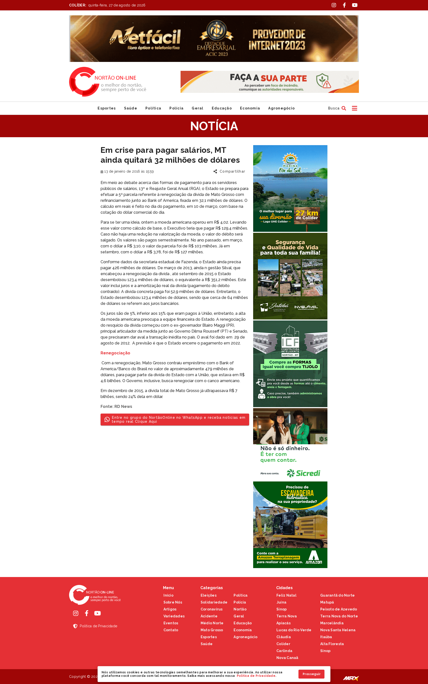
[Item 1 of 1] (214, 38)
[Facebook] (86, 613)
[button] (336, 108)
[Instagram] (75, 613)
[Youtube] (97, 613)
